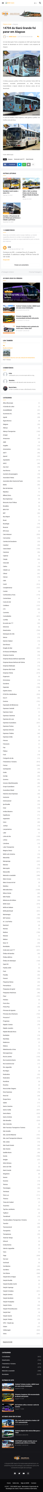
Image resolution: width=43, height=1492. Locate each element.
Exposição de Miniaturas (21, 705)
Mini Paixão (21, 897)
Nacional (21, 925)
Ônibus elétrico (21, 957)
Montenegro (21, 914)
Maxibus (21, 886)
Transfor (21, 1223)
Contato (33, 1483)
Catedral (21, 545)
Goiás (21, 772)
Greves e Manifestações (21, 783)
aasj (9, 247)
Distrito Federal (21, 641)
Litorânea (21, 843)
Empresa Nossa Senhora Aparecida (21, 659)
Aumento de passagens (21, 474)
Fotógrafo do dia (21, 758)
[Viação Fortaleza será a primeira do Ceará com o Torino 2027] (9, 329)
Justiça (21, 825)
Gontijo (21, 776)
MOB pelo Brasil (21, 911)
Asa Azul (21, 467)
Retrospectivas (21, 1053)
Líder (21, 833)
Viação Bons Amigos (21, 1277)
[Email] (29, 164)
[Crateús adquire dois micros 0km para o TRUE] (8, 1434)
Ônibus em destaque (21, 961)
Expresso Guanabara (21, 722)
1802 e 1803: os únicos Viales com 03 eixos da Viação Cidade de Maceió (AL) (30, 194)
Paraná (21, 978)
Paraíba (21, 975)
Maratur (21, 865)
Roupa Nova (21, 1099)
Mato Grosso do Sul (21, 882)
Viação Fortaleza (21, 1291)
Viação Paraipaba (21, 1301)
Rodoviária (21, 1074)
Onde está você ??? (19, 159)
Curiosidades (21, 616)
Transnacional (21, 1227)
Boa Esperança (21, 499)
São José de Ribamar (21, 1135)
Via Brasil (21, 1262)
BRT (21, 513)
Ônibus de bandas (21, 953)
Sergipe (21, 1159)
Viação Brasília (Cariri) (21, 1284)
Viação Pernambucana (21, 1309)
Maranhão (21, 857)
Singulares (21, 1174)
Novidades (21, 946)
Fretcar (21, 765)
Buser (21, 520)
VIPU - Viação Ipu (21, 1323)
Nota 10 (21, 943)
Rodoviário (21, 1078)
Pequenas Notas (21, 982)
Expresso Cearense (21, 715)
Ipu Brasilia (21, 804)
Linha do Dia (21, 836)
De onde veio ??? (21, 623)
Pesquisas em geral (21, 989)
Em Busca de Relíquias (21, 651)
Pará (21, 971)
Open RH (21, 964)
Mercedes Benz (21, 889)
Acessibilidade (21, 410)
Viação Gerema (21, 1294)
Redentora (21, 1042)
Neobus (21, 932)
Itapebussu (21, 815)
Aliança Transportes (21, 431)
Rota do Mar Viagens (21, 1088)
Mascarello (21, 872)
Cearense (21, 552)
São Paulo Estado (21, 1145)
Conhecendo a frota (21, 595)
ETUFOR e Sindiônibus (21, 694)
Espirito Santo (21, 690)
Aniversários (21, 449)
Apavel (21, 456)
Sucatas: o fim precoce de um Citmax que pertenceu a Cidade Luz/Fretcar (11, 218)
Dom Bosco (21, 644)
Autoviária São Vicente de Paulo (21, 481)
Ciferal (21, 573)
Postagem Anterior (8, 272)
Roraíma (21, 1085)
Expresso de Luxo (21, 719)
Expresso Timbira (21, 733)
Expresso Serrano (21, 730)
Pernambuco (21, 985)
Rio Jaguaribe (21, 1067)
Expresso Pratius (21, 726)
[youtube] (23, 1473)
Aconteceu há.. (21, 413)
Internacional (21, 801)
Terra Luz (21, 1195)
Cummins (21, 612)
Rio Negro (21, 1071)
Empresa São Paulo (21, 669)
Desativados (21, 630)
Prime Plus (21, 1007)
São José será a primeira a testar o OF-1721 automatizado (27, 1421)
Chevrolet (21, 563)
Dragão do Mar (21, 648)
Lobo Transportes (21, 847)
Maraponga (21, 861)
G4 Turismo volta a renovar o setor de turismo (27, 1405)
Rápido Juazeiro (21, 1028)
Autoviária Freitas (21, 477)
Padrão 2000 (21, 968)
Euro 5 (21, 698)
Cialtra (21, 566)
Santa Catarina (21, 1106)
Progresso (21, 1021)
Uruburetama (21, 1245)
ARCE (21, 463)
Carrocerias (21, 538)
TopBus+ (21, 1213)
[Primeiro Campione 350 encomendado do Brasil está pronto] (9, 319)
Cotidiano (21, 605)
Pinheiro (21, 1000)
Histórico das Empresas (21, 794)
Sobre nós (16, 1483)
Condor (21, 591)
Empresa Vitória (21, 673)
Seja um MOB (25, 1483)
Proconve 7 (21, 1017)
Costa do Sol (21, 602)
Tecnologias (21, 1188)
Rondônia (21, 1081)
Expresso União (21, 737)
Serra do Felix (21, 1166)
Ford (21, 754)
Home (9, 1483)
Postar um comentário (21, 265)
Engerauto (21, 676)
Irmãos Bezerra (21, 811)
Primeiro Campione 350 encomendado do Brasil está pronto (27, 317)
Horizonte (21, 797)
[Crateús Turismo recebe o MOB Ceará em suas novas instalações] (9, 309)
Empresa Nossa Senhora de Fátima (21, 662)
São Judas (21, 1142)
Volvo (21, 1333)
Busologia (21, 524)
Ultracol (21, 1241)
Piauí (21, 996)
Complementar (21, 587)
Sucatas (21, 1181)
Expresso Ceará (21, 712)
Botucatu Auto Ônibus (21, 502)
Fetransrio (21, 744)
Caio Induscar (21, 534)
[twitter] (19, 1473)
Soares (21, 1177)
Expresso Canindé (21, 708)
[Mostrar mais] (33, 164)
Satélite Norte (21, 1152)
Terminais (21, 1191)
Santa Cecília (21, 1110)
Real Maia (21, 1039)
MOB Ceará (21, 904)
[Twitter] (20, 164)
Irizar (21, 808)
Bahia (21, 484)
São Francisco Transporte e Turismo (21, 1127)
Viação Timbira (21, 1319)
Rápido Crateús (21, 1024)
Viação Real (21, 1312)
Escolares (21, 683)
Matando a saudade (21, 875)
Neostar (21, 936)
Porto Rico (21, 1003)
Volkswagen (21, 1330)
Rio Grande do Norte (21, 1060)
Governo (21, 779)
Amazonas (21, 438)
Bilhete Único (21, 495)
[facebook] (15, 1473)
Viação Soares (21, 1316)
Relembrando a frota (21, 1049)
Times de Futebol (21, 1202)
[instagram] (28, 1473)
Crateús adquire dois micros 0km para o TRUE (27, 1431)
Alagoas (15, 24)
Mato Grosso (21, 879)
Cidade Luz (21, 570)
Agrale (21, 417)
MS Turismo (21, 918)
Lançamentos (21, 829)
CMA (21, 580)
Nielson (21, 939)
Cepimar (21, 556)
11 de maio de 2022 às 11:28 (15, 249)
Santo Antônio (21, 1117)
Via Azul (21, 1259)
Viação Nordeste (21, 1298)
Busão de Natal (7, 348)
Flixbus (21, 751)
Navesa (21, 928)
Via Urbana (21, 1273)
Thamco (21, 1198)
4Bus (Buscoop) (21, 403)
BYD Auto (21, 531)
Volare (21, 1326)
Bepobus (21, 492)
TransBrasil (21, 1216)
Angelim (21, 445)
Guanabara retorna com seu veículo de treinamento (19, 357)
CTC (21, 609)
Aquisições (21, 460)
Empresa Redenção (21, 666)
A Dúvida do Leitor (21, 406)
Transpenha (21, 1230)
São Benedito (21, 1120)
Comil (21, 584)
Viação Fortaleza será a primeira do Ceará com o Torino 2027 (27, 327)
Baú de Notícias (21, 488)
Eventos (21, 701)
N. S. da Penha (21, 921)
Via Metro (21, 1269)
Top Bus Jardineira (21, 1209)
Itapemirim (21, 818)
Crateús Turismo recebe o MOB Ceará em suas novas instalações (28, 307)
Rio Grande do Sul (21, 1063)
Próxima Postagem (35, 272)
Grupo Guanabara (21, 786)
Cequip (21, 559)
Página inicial (7, 24)
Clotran (21, 577)
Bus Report (21, 516)
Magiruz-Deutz (21, 850)
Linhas (21, 840)
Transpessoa (21, 1234)
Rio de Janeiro (21, 1056)
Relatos (21, 1046)
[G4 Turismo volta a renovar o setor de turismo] (8, 1408)
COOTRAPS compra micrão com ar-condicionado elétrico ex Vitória (26, 1442)
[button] (3, 3)
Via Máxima (21, 1266)
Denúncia (21, 627)
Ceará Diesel (21, 548)
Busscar (21, 527)
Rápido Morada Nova (21, 1031)
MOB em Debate (21, 907)
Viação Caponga (21, 1287)
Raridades (21, 1035)
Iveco (21, 822)
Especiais (21, 687)
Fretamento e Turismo (21, 762)
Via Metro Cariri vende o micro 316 (10, 192)
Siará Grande (29, 159)
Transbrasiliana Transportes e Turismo (21, 1220)
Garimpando (21, 769)
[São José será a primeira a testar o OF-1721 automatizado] (8, 1423)
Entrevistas (21, 680)
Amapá (21, 435)
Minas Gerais (21, 893)
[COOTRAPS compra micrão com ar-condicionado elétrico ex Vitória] (8, 1444)
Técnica (21, 1184)
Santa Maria (21, 1113)
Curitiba (21, 620)
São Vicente (21, 1149)
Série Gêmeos (21, 1163)
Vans (21, 1252)
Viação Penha (21, 1305)
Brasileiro (21, 506)
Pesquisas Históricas (21, 992)
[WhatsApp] (24, 164)
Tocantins (21, 1205)
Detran (21, 637)
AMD (21, 442)
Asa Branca (21, 470)
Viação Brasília (21, 1280)
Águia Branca (21, 421)
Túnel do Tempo (21, 1238)
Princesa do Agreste (21, 1010)
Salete (21, 1103)
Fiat (21, 747)
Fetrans (21, 740)
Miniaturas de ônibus (21, 900)
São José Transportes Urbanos (21, 1138)
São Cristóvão (21, 1124)
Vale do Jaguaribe (21, 1248)
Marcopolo (21, 868)
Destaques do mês (21, 634)
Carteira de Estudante (21, 541)
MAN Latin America (21, 854)
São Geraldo (21, 1131)
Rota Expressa (21, 1092)
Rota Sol (21, 1095)
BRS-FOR (21, 509)
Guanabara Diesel (21, 790)
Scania (21, 1156)
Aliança (21, 428)
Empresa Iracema (21, 655)
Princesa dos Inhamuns (21, 1014)
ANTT (21, 453)
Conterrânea (21, 598)
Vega (21, 1255)
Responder (6, 260)
